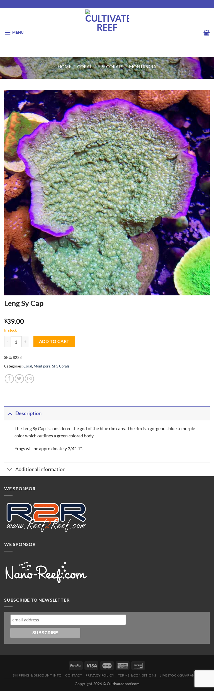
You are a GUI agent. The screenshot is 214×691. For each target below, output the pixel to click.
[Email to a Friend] (29, 378)
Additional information (40, 469)
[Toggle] (9, 413)
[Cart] (206, 32)
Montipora (142, 66)
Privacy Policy (100, 675)
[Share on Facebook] (9, 378)
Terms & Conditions (137, 675)
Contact (73, 675)
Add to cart (54, 341)
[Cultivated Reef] (107, 32)
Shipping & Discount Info (37, 675)
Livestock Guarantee (180, 675)
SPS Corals (110, 66)
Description (28, 413)
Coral (84, 66)
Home (64, 66)
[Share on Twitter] (19, 378)
